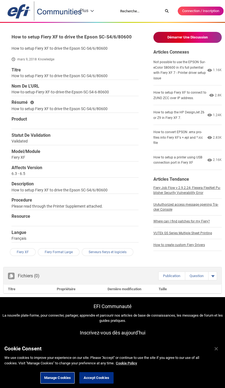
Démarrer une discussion (187, 37)
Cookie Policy (126, 363)
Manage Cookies (57, 378)
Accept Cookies (96, 378)
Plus (84, 10)
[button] (172, 276)
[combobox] (140, 11)
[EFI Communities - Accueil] (45, 11)
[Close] (216, 349)
